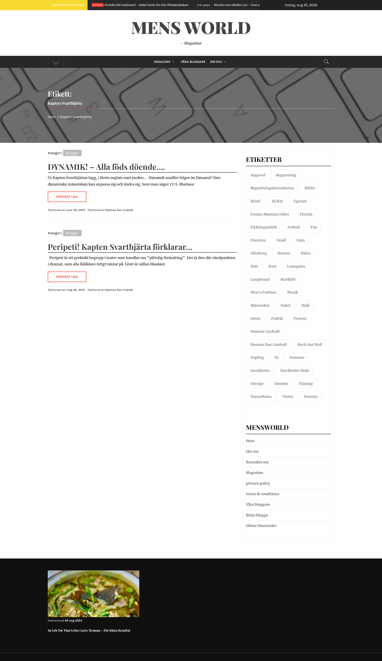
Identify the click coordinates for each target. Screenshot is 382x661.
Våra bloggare (258, 504)
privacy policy (258, 483)
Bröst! (255, 201)
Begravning (286, 175)
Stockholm (260, 370)
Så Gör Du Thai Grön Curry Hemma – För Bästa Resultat (89, 630)
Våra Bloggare (193, 62)
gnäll (281, 240)
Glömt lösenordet (261, 525)
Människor (260, 305)
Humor (284, 253)
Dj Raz (277, 201)
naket (286, 305)
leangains (296, 266)
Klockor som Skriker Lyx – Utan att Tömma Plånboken (212, 5)
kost (273, 266)
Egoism (300, 201)
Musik (292, 292)
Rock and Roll (310, 344)
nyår (305, 305)
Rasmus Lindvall (265, 331)
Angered (257, 175)
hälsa (306, 253)
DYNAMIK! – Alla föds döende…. (106, 166)
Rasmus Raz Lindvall (119, 210)
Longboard (260, 279)
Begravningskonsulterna (272, 188)
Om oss (216, 62)
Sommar (297, 357)
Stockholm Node (294, 370)
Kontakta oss (257, 462)
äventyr (311, 396)
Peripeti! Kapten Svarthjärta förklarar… (120, 246)
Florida (306, 214)
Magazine (162, 62)
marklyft (288, 279)
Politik (277, 318)
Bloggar (72, 153)
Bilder (310, 188)
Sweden (281, 383)
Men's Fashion (263, 292)
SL (277, 357)
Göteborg (258, 253)
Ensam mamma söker (269, 214)
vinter (287, 396)
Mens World (191, 27)
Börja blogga (257, 515)
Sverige (257, 383)
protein (300, 318)
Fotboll (293, 227)
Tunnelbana (261, 396)
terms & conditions (262, 494)
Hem (250, 441)
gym (301, 240)
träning (306, 383)
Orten (255, 318)
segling (257, 357)
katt (254, 266)
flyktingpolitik (263, 227)
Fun (314, 227)
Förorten (258, 240)
